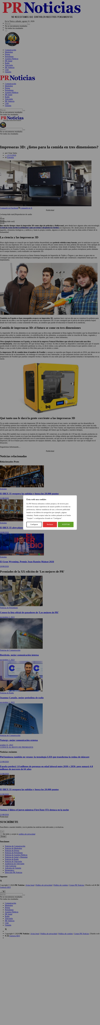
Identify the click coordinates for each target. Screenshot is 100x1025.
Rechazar (50, 524)
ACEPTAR (66, 524)
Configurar (34, 524)
